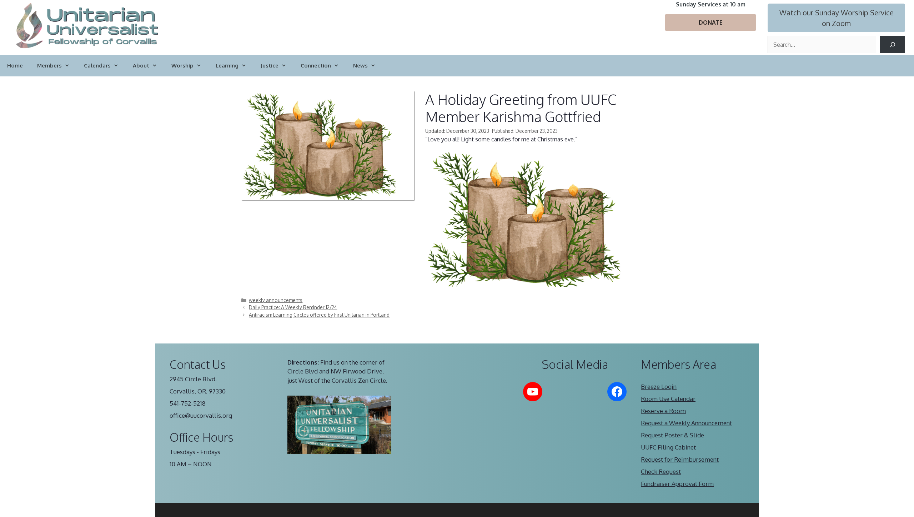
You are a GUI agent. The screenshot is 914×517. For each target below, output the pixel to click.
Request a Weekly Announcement (686, 423)
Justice (269, 65)
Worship (182, 65)
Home (15, 65)
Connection (316, 65)
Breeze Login (659, 386)
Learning (227, 65)
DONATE (711, 22)
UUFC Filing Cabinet (668, 447)
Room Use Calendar (668, 398)
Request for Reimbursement (680, 459)
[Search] (892, 44)
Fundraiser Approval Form (677, 483)
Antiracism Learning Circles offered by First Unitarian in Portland (319, 315)
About (141, 65)
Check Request (661, 471)
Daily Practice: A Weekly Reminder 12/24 (293, 307)
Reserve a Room (663, 411)
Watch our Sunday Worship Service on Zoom (836, 18)
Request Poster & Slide (672, 435)
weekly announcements (275, 300)
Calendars (97, 65)
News (360, 65)
